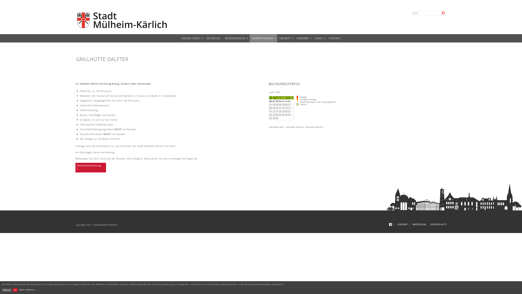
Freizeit (284, 38)
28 (292, 108)
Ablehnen (7, 290)
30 (292, 115)
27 (292, 104)
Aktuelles (213, 38)
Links (318, 38)
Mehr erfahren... (27, 289)
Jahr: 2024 (275, 92)
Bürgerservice (235, 38)
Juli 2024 (281, 98)
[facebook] (391, 224)
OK (15, 290)
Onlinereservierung (89, 165)
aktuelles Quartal (295, 127)
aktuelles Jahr (277, 127)
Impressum (419, 224)
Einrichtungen (262, 38)
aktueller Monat (314, 127)
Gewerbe (302, 38)
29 (292, 111)
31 (292, 118)
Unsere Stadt (190, 38)
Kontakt (335, 38)
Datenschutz (438, 224)
